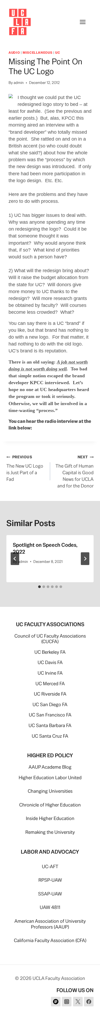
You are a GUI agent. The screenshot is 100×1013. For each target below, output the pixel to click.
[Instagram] (66, 1001)
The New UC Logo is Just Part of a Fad (24, 468)
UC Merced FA (50, 683)
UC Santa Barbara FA (50, 725)
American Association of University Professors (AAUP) (50, 924)
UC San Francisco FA (50, 715)
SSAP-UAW (50, 894)
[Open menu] (85, 22)
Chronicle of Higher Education (50, 805)
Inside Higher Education (50, 818)
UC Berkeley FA (50, 652)
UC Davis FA (50, 662)
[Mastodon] (56, 1001)
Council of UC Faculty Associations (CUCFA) (50, 639)
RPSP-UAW (50, 880)
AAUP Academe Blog (50, 767)
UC (57, 52)
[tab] (39, 586)
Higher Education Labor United (50, 777)
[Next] (85, 558)
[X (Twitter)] (78, 1001)
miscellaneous (37, 52)
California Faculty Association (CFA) (50, 940)
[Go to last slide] (15, 558)
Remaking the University (50, 832)
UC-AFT (50, 866)
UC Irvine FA (50, 673)
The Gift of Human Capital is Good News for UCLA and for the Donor (74, 472)
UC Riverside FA (50, 694)
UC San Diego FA (50, 704)
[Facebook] (89, 1001)
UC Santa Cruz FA (50, 736)
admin (19, 82)
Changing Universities (50, 791)
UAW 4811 (50, 907)
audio (14, 52)
